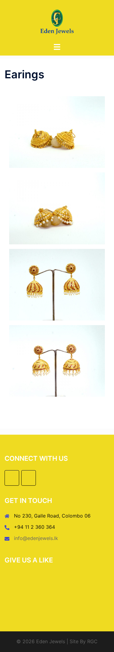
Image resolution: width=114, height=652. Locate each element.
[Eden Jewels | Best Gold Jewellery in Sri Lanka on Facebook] (12, 478)
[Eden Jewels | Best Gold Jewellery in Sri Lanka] (57, 21)
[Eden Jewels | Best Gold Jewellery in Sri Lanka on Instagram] (28, 478)
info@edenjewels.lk (36, 538)
